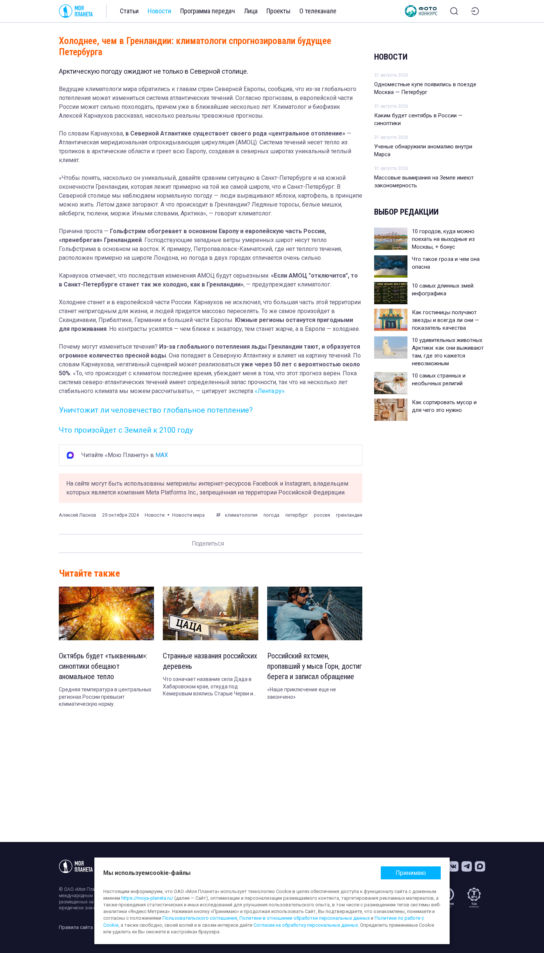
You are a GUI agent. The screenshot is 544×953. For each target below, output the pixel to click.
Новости (159, 11)
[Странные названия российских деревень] (210, 613)
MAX (161, 455)
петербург (296, 515)
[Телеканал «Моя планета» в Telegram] (466, 866)
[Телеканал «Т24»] (474, 897)
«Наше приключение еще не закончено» (301, 693)
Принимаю (411, 872)
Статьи (129, 11)
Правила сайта (76, 927)
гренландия (349, 515)
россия (322, 515)
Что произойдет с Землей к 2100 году (126, 430)
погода (271, 515)
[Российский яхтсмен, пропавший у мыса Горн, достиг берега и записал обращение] (314, 613)
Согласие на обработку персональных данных (305, 925)
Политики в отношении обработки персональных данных (304, 918)
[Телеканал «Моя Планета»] (76, 11)
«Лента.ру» (270, 391)
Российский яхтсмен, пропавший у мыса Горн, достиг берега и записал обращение (314, 666)
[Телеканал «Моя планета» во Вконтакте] (453, 866)
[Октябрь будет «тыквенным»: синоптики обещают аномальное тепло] (106, 613)
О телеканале (317, 11)
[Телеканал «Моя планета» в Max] (480, 866)
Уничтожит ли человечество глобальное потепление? (156, 410)
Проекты (278, 11)
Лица (251, 11)
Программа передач (207, 11)
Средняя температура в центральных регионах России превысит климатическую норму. (105, 697)
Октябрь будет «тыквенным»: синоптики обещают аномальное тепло (103, 666)
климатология (241, 515)
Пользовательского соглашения (199, 918)
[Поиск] (454, 11)
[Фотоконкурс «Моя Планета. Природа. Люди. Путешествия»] (421, 11)
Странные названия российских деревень (210, 661)
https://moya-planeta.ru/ (147, 898)
